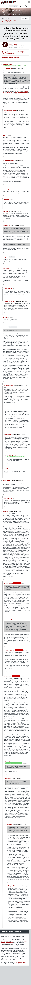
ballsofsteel (13, 44)
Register (21, 6)
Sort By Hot (24, 18)
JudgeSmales (6, 480)
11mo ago (9, 135)
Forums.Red (5, 18)
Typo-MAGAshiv (7, 64)
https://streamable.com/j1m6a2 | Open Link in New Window (14, 52)
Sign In (27, 6)
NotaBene (5, 327)
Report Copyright (14, 57)
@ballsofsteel (8, 68)
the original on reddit (21, 92)
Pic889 (4, 135)
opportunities (20, 962)
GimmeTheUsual (8, 385)
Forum (14, 14)
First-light (5, 211)
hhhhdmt (5, 317)
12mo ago (22, 65)
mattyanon (6, 257)
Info (19, 14)
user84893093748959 (10, 110)
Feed (3, 14)
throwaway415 (7, 189)
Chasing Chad (6, 22)
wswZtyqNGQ (8, 498)
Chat (8, 14)
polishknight (7, 676)
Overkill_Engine (8, 583)
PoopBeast (6, 268)
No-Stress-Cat (6, 225)
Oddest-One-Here (9, 301)
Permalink (11, 47)
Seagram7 (5, 511)
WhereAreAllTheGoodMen (14, 11)
